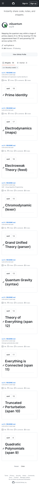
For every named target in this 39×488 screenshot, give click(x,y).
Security (18, 475)
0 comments (20, 80)
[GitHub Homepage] (13, 482)
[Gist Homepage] (13, 3)
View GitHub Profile (19, 54)
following (17, 48)
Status (24, 475)
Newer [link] (16, 466)
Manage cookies (25, 477)
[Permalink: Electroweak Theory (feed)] (3, 167)
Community (31, 475)
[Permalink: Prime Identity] (3, 95)
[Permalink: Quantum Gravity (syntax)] (3, 282)
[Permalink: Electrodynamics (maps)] (3, 130)
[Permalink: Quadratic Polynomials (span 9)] (3, 448)
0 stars (28, 80)
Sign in (25, 3)
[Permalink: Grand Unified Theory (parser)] (3, 244)
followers (8, 48)
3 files (5, 113)
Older (23, 466)
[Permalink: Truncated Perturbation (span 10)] (3, 407)
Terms (6, 475)
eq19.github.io (9, 45)
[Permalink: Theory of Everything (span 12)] (3, 321)
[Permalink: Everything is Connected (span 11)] (3, 365)
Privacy (12, 475)
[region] (19, 93)
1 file (4, 151)
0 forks (12, 80)
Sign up (33, 3)
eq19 (3, 73)
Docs (10, 477)
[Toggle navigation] (3, 3)
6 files (5, 80)
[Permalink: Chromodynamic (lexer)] (3, 207)
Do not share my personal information (19, 479)
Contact (16, 477)
